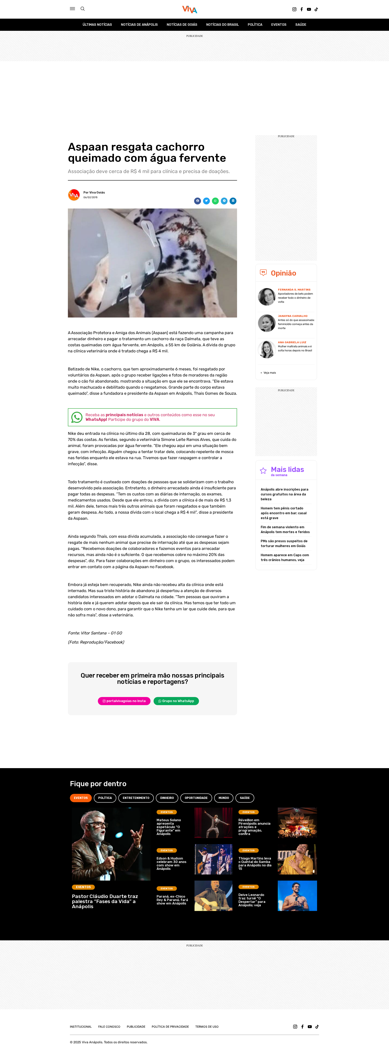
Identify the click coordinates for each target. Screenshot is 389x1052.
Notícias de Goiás (182, 25)
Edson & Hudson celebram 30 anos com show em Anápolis (171, 863)
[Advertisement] (194, 91)
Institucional (81, 1026)
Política (255, 25)
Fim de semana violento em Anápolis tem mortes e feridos (285, 529)
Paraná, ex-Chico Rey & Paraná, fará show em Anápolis (172, 899)
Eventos (278, 25)
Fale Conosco (109, 1026)
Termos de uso (207, 1026)
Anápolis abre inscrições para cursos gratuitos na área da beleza (284, 494)
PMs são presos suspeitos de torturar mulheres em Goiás (284, 543)
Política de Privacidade (170, 1026)
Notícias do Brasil (222, 25)
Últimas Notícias (97, 25)
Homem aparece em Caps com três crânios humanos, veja (285, 557)
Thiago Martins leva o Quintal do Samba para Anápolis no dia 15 (254, 863)
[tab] (81, 798)
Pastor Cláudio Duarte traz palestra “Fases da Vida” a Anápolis (105, 901)
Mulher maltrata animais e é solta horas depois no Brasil (295, 348)
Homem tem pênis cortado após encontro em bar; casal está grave (284, 513)
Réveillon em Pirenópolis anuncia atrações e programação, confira (254, 827)
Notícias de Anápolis (139, 25)
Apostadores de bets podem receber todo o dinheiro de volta (295, 297)
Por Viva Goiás (94, 192)
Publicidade (136, 1026)
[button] (197, 201)
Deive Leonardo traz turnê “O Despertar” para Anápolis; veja (251, 900)
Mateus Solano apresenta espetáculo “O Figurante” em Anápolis (169, 827)
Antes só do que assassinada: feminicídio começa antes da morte (296, 324)
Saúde (300, 25)
